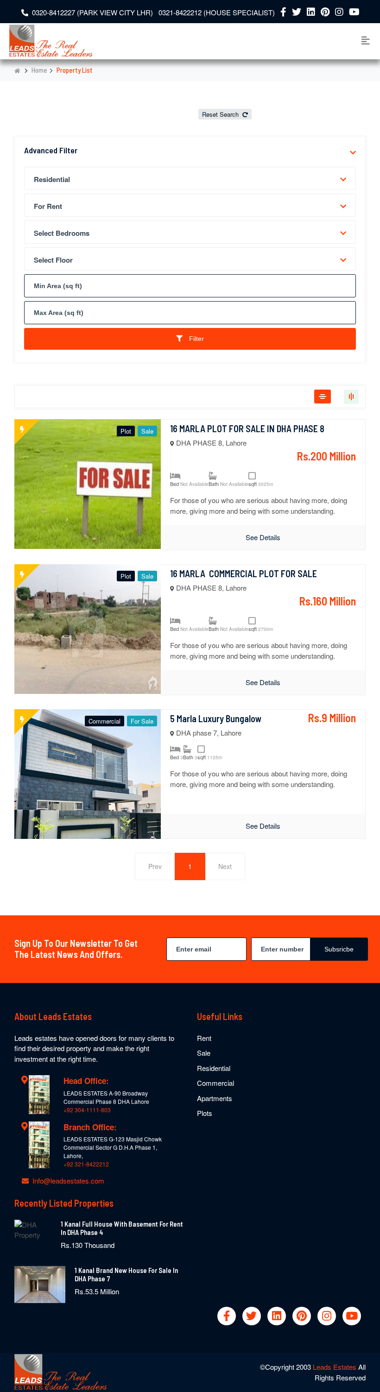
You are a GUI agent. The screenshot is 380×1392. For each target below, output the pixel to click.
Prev (155, 866)
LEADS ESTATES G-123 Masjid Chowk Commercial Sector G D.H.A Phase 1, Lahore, (112, 1147)
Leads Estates (335, 1367)
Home (39, 70)
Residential (213, 1068)
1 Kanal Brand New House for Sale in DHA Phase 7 (126, 1274)
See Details (263, 537)
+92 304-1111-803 (87, 1110)
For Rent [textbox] (48, 206)
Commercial (215, 1083)
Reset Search (221, 114)
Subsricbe (339, 949)
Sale (203, 1053)
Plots (204, 1113)
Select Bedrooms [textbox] (61, 233)
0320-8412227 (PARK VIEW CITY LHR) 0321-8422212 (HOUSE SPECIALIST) (153, 12)
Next (225, 866)
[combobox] (189, 178)
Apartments (214, 1098)
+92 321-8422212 (86, 1164)
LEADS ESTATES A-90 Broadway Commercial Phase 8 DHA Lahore (106, 1097)
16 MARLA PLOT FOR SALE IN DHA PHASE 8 (247, 428)
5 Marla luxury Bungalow (216, 718)
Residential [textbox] (52, 179)
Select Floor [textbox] (53, 260)
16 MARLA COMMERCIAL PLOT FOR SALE (243, 573)
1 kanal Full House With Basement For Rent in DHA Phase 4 (122, 1228)
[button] (353, 152)
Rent (204, 1038)
